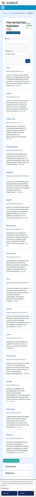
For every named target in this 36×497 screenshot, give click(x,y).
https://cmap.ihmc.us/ (13, 122)
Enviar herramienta (11, 461)
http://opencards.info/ (13, 413)
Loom (8, 334)
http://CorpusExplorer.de (14, 150)
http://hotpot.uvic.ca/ (13, 257)
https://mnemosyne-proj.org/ (15, 359)
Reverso (9, 435)
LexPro (8, 309)
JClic (8, 279)
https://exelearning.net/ (13, 229)
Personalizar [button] (5, 488)
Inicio (5, 13)
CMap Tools (10, 119)
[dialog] (18, 488)
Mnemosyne (11, 356)
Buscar (7, 38)
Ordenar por (9, 51)
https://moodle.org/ (12, 385)
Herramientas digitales (17, 13)
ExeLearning (11, 226)
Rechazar (6, 493)
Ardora (8, 93)
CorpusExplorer (12, 147)
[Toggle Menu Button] (2, 7)
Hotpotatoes (11, 253)
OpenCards (10, 409)
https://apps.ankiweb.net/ (14, 71)
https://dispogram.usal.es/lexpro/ (16, 312)
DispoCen (10, 172)
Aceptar (22, 493)
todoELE (12, 2)
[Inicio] (3, 3)
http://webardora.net (12, 97)
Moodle (9, 381)
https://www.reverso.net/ (14, 438)
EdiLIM (8, 200)
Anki (8, 68)
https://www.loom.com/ (13, 338)
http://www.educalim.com (14, 204)
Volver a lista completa (13, 32)
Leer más (17, 85)
